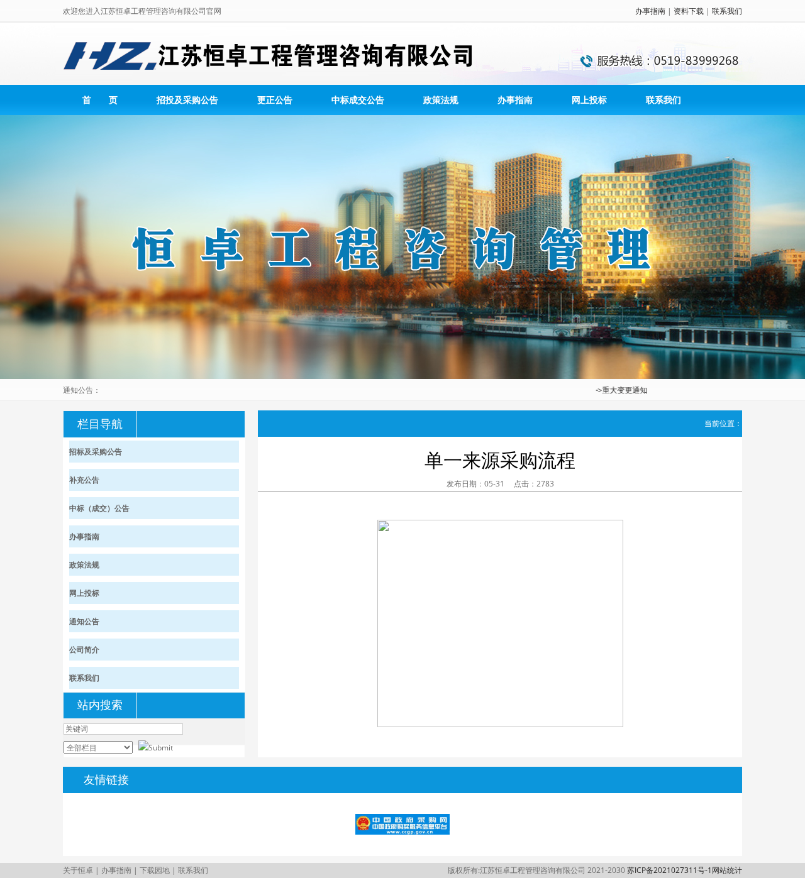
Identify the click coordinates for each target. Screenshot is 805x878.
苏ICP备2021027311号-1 (669, 870)
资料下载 (689, 11)
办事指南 (650, 11)
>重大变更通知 (608, 390)
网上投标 (589, 100)
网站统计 (727, 870)
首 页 (100, 100)
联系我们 (727, 11)
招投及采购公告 (187, 100)
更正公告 (274, 100)
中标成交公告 (357, 100)
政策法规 (440, 100)
